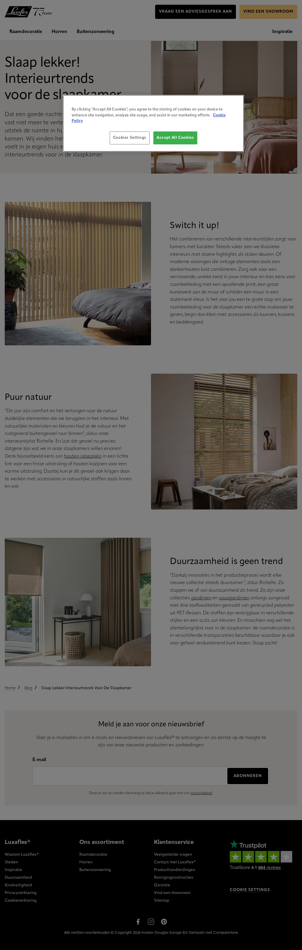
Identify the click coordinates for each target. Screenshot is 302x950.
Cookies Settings (129, 138)
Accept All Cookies (175, 138)
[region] (153, 123)
